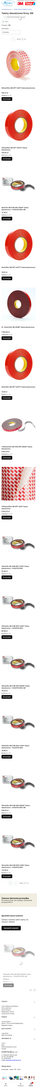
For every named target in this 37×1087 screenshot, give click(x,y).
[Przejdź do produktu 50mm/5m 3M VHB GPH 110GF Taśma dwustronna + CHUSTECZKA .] (18, 842)
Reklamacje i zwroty (8, 1012)
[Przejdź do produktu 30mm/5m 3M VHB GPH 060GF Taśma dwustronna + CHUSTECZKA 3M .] (18, 663)
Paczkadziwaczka (6, 9)
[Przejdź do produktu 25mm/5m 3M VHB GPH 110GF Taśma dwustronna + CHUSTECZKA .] (18, 603)
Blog (3, 1045)
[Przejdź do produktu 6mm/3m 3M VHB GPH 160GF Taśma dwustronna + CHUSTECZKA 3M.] (18, 185)
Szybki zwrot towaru (8, 1013)
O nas (3, 1043)
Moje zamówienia (7, 1035)
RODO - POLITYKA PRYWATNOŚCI (12, 1023)
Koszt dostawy (6, 1010)
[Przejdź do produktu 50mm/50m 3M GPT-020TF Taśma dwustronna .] (18, 125)
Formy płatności (6, 1008)
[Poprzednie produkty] (16, 883)
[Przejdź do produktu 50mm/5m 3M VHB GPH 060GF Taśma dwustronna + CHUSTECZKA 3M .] (18, 783)
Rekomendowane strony (9, 1047)
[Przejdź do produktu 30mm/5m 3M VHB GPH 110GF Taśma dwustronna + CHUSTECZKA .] (18, 723)
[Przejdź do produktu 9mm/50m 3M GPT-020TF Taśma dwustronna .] (18, 364)
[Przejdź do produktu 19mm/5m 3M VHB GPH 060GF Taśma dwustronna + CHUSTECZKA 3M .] (19, 951)
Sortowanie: (5, 28)
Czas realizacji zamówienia (10, 1006)
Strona (18, 39)
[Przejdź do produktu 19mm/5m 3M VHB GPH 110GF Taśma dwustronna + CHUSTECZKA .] (18, 543)
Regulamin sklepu (7, 1025)
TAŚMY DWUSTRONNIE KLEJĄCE (23, 9)
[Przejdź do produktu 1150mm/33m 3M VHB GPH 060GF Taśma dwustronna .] (18, 424)
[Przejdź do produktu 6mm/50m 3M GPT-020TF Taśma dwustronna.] (18, 244)
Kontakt (4, 1048)
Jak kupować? (6, 1021)
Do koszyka (7, 99)
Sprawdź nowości (11, 928)
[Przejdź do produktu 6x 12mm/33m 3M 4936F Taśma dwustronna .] (18, 304)
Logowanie (5, 1033)
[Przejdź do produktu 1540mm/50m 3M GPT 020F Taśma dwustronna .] (18, 484)
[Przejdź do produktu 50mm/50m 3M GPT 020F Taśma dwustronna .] (18, 65)
